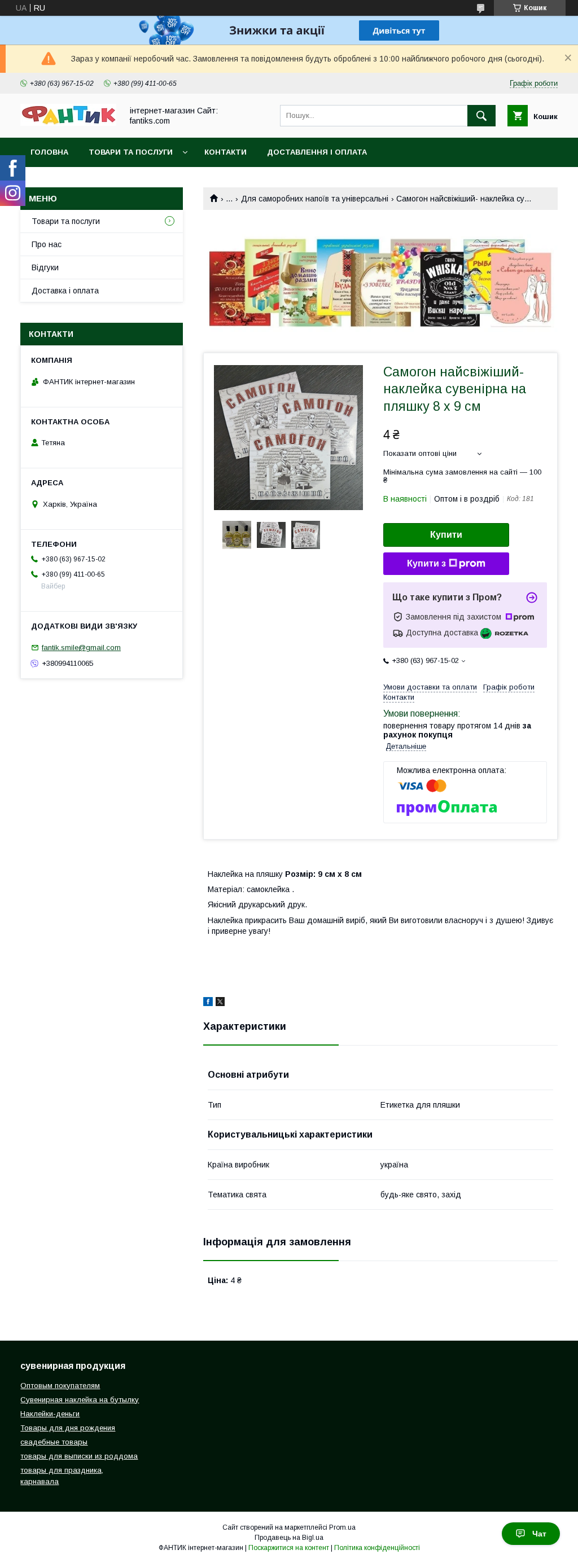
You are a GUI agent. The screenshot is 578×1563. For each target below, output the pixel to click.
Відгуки (45, 267)
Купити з (426, 563)
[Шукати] (481, 115)
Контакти (225, 152)
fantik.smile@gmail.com (81, 647)
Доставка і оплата (65, 290)
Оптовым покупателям (60, 1385)
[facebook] (208, 1003)
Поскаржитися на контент (288, 1548)
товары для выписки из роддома (79, 1456)
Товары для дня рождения (67, 1428)
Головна (49, 152)
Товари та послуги (131, 152)
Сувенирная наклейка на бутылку (79, 1399)
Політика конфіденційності (377, 1548)
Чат (539, 1533)
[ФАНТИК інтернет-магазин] (68, 123)
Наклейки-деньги (50, 1414)
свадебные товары (53, 1442)
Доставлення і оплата (317, 152)
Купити (446, 534)
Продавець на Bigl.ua (289, 1538)
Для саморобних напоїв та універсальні (314, 198)
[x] (220, 1003)
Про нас (47, 244)
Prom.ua (342, 1527)
